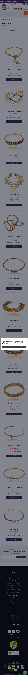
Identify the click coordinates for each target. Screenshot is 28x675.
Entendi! (14, 347)
